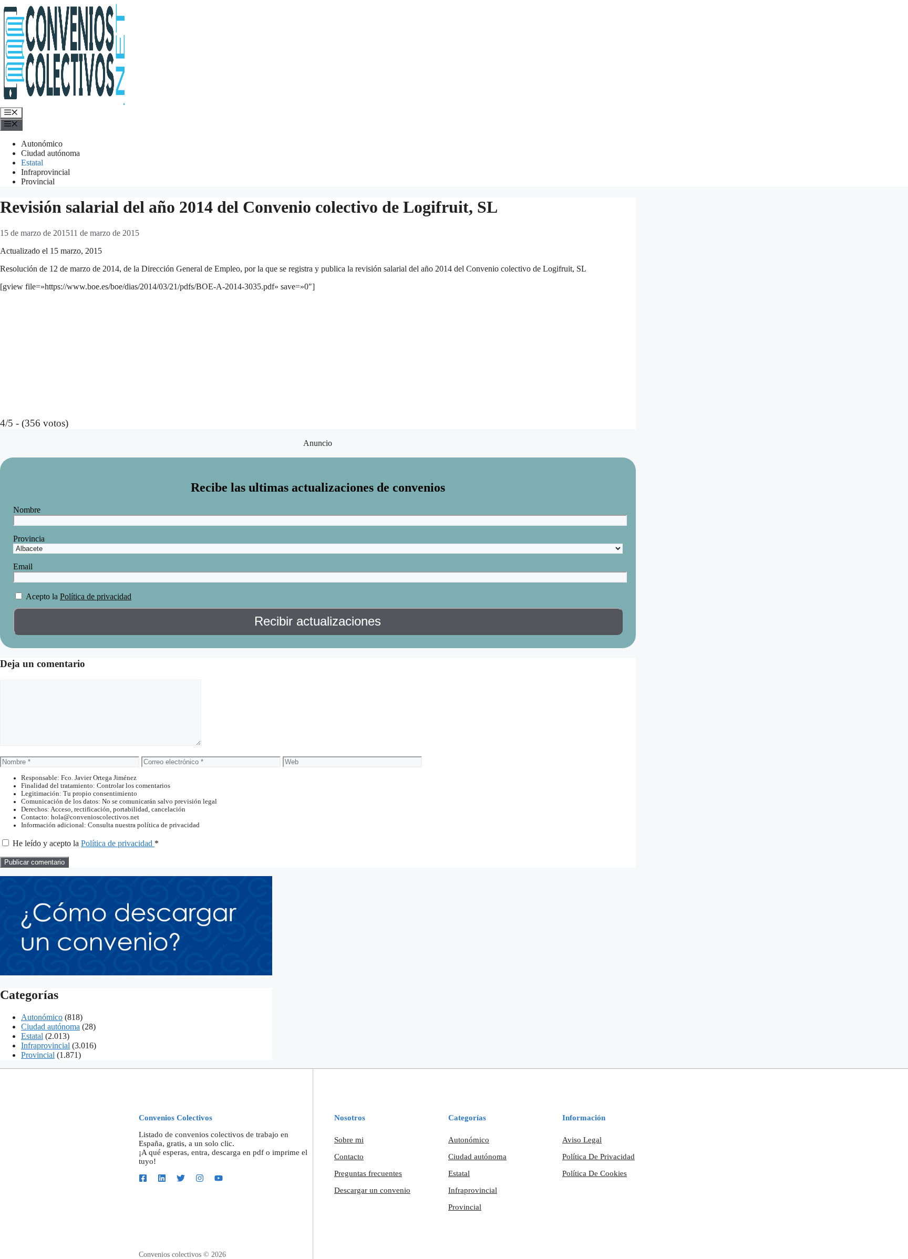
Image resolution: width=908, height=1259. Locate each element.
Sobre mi (349, 1140)
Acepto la (42, 596)
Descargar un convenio (372, 1190)
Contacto (349, 1156)
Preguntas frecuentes (368, 1173)
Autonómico (42, 143)
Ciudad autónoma (50, 153)
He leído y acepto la (86, 843)
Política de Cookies (594, 1173)
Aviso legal (582, 1140)
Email (23, 566)
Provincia (29, 538)
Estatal (32, 162)
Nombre (26, 509)
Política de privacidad (95, 596)
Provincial (38, 181)
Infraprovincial (45, 172)
